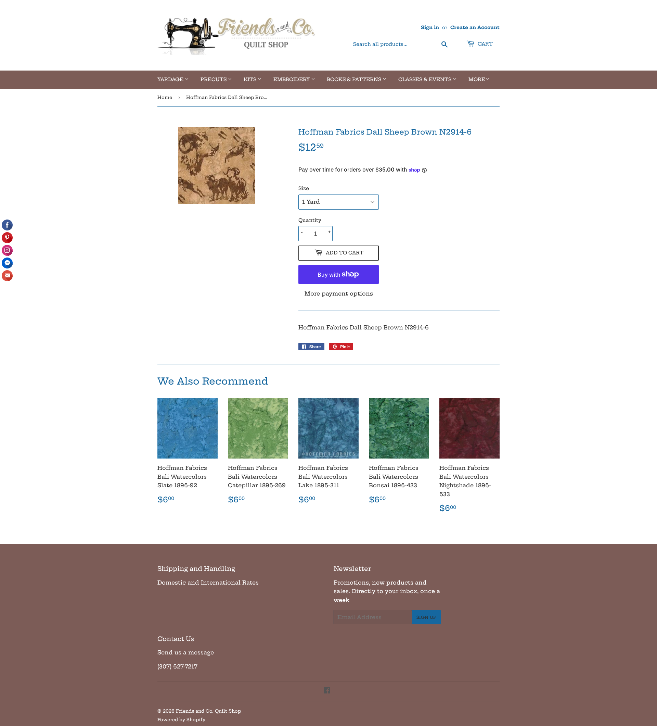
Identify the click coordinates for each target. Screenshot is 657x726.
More (476, 79)
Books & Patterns (355, 79)
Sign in (430, 27)
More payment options (339, 293)
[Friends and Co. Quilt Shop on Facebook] (327, 691)
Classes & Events (425, 79)
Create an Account (475, 27)
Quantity (309, 220)
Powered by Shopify (181, 719)
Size (303, 188)
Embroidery (292, 79)
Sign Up (426, 617)
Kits (251, 79)
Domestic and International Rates (208, 582)
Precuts (214, 79)
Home (164, 97)
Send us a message (185, 652)
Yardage (171, 79)
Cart (484, 44)
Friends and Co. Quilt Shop (208, 711)
